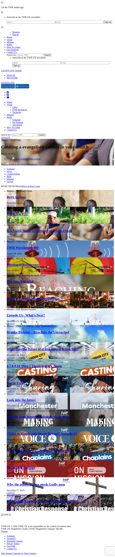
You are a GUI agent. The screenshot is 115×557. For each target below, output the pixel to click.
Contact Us (12, 52)
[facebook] (9, 521)
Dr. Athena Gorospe (21, 467)
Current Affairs (13, 174)
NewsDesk (17, 125)
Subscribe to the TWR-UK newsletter (23, 17)
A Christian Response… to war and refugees (38, 501)
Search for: (11, 55)
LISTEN (11, 205)
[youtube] (16, 521)
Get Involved (12, 50)
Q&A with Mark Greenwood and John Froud (39, 231)
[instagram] (12, 522)
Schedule (16, 120)
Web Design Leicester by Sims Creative (18, 553)
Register (16, 32)
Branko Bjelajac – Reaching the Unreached (38, 332)
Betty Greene (16, 197)
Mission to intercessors (23, 264)
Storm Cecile (16, 383)
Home (9, 37)
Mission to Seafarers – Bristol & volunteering (39, 450)
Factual (10, 181)
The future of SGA (20, 281)
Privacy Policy (13, 543)
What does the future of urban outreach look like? (43, 349)
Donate (18, 70)
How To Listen (13, 47)
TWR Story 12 (17, 214)
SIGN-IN (11, 75)
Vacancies (16, 112)
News (9, 171)
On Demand (17, 122)
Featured (10, 169)
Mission (10, 42)
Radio (9, 45)
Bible (9, 176)
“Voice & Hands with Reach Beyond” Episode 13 (42, 433)
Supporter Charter (15, 541)
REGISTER (12, 78)
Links (14, 107)
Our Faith (11, 546)
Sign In (15, 34)
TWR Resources (19, 110)
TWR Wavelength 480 (23, 247)
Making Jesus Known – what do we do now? (38, 416)
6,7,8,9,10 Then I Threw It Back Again (34, 366)
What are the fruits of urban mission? (34, 298)
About (9, 39)
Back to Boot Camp (31, 186)
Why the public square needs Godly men (36, 484)
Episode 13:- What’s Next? (26, 315)
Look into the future (21, 400)
